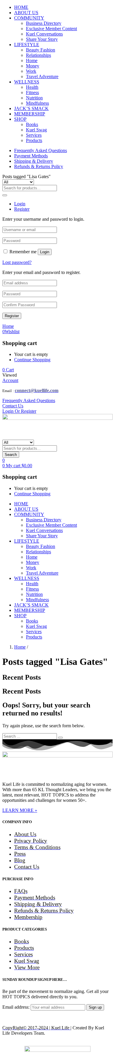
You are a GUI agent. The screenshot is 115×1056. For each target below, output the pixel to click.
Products (34, 140)
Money (32, 65)
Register (12, 316)
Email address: (16, 1007)
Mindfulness (37, 103)
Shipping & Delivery (33, 161)
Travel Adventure (42, 76)
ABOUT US (26, 12)
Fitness (32, 92)
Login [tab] (19, 203)
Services (34, 135)
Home (31, 60)
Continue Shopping (32, 359)
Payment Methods (31, 155)
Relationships (38, 55)
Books (32, 124)
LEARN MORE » (19, 810)
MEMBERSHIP (29, 113)
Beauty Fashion (40, 49)
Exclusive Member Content (51, 28)
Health (32, 87)
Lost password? (17, 262)
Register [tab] (21, 209)
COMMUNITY (29, 17)
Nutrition (34, 97)
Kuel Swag (36, 129)
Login (44, 252)
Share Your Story (42, 39)
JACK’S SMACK (31, 108)
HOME (21, 7)
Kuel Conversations (44, 33)
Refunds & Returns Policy (38, 166)
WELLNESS (26, 81)
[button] (8, 369)
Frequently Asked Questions (40, 150)
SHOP (20, 119)
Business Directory (43, 23)
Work (31, 71)
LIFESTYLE (26, 44)
